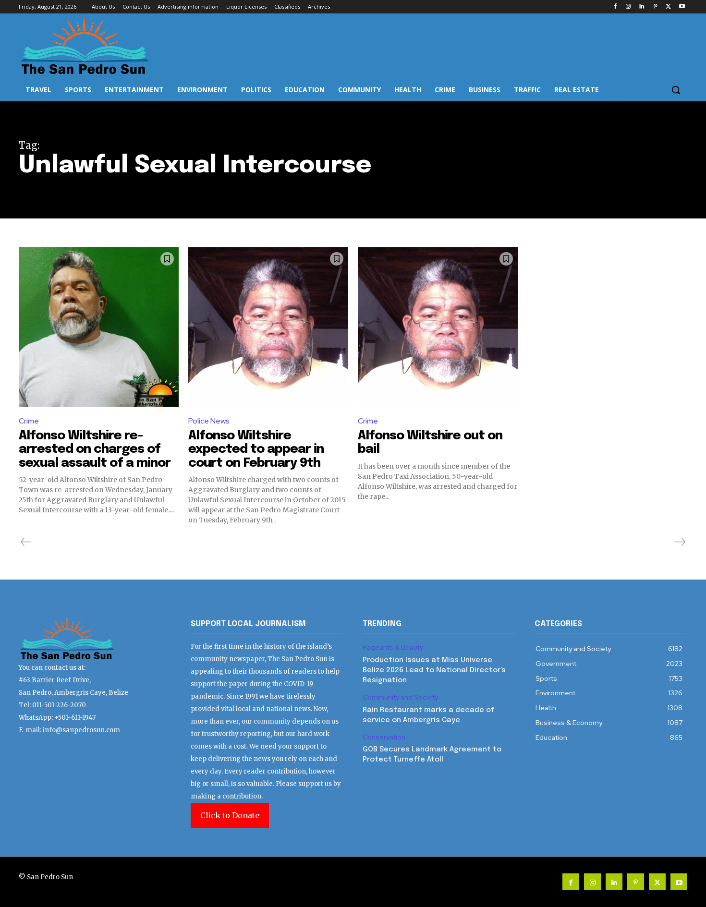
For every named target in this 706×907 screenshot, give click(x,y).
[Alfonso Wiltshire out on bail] (438, 327)
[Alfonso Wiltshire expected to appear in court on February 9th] (268, 327)
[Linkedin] (641, 6)
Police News (209, 421)
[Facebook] (615, 6)
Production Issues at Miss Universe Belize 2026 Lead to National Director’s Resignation (434, 670)
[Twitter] (668, 6)
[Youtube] (681, 6)
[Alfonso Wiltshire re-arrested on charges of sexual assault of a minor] (99, 327)
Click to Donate (229, 815)
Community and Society (400, 697)
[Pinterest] (655, 6)
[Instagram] (628, 6)
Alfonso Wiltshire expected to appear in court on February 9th (256, 449)
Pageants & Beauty (393, 647)
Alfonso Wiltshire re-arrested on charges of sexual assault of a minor (94, 449)
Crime (29, 421)
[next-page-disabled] (679, 542)
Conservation (384, 737)
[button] (675, 89)
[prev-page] (26, 542)
